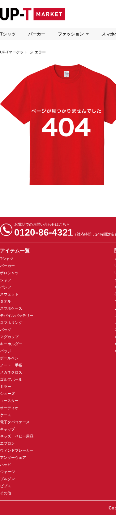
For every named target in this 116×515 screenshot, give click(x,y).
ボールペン (9, 358)
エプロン (7, 443)
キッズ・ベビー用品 (16, 436)
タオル (5, 301)
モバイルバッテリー (16, 315)
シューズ (7, 393)
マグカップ (9, 337)
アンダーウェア (13, 457)
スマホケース (11, 308)
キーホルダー (11, 344)
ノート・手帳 (11, 365)
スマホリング (11, 322)
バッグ (5, 330)
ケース (5, 415)
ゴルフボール (11, 379)
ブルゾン (7, 479)
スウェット (9, 294)
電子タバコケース (15, 422)
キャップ (7, 429)
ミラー (5, 386)
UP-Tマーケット (13, 52)
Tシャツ (8, 33)
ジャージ (7, 472)
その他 (5, 493)
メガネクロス (11, 372)
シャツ (5, 280)
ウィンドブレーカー (16, 450)
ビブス (5, 486)
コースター (9, 401)
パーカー (36, 33)
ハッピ (5, 465)
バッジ (5, 351)
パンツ (5, 287)
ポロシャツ (9, 273)
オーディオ (9, 408)
